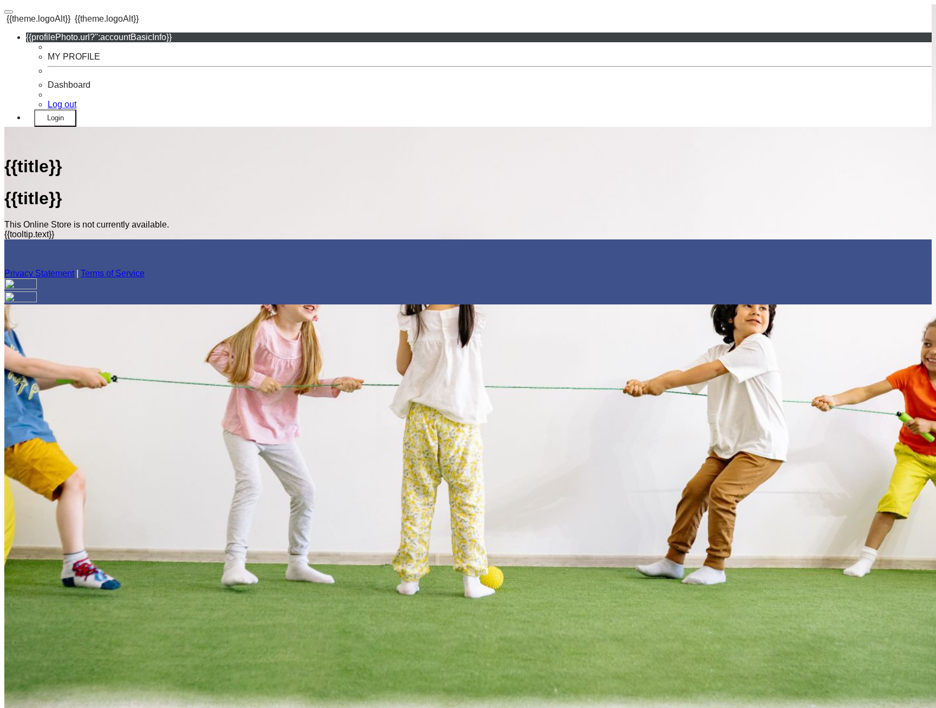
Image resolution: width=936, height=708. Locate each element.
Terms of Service (113, 273)
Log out (62, 104)
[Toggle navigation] (8, 12)
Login (55, 118)
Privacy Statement (39, 273)
